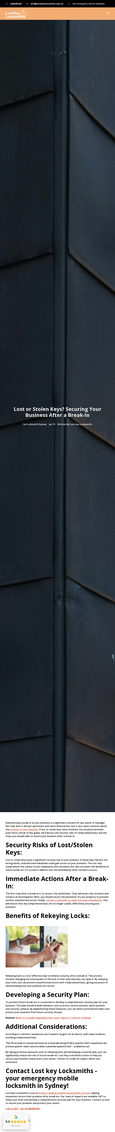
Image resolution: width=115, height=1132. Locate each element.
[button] (106, 13)
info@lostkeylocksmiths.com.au (47, 3)
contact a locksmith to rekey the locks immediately (74, 900)
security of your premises (24, 829)
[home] (16, 13)
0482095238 (15, 3)
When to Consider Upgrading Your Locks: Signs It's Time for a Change (53, 1017)
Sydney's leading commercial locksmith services (64, 1093)
